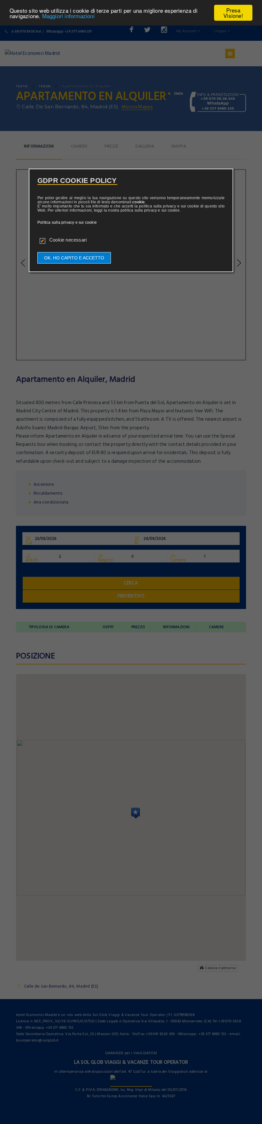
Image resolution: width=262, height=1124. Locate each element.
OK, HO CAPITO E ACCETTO (74, 257)
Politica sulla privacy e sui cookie (67, 222)
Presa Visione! (233, 12)
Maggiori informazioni (68, 16)
